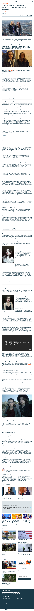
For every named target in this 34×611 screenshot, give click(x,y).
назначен (4, 237)
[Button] (22, 15)
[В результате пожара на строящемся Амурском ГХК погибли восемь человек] (25, 548)
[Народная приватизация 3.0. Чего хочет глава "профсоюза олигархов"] (6, 516)
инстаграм (11, 70)
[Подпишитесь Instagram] (13, 593)
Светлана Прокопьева (5, 11)
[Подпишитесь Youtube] (9, 593)
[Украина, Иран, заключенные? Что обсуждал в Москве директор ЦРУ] (25, 491)
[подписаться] (19, 593)
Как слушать (4, 605)
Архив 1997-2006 (20, 598)
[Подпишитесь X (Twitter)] (7, 593)
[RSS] (15, 593)
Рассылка (18, 605)
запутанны (29, 364)
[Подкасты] (17, 593)
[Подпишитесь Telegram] (11, 593)
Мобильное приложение (6, 598)
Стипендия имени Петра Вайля (7, 600)
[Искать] (28, 610)
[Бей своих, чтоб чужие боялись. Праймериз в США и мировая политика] (27, 516)
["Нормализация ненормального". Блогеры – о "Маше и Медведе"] (17, 516)
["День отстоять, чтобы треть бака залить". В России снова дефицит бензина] (9, 565)
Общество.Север (5, 3)
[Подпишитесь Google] (3, 593)
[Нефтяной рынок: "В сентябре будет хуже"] (9, 535)
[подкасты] (13, 610)
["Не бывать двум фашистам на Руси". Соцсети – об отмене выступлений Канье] (9, 491)
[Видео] (20, 610)
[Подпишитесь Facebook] (5, 593)
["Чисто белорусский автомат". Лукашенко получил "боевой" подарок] (9, 547)
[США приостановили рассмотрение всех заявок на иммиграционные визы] (25, 535)
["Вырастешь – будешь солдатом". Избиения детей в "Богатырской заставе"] (9, 578)
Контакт (18, 600)
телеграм (15, 70)
